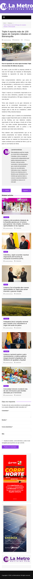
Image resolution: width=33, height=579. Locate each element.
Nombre (4, 420)
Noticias (28, 40)
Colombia (6, 217)
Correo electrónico (7, 426)
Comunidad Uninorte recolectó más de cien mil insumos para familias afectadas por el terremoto (15, 390)
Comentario (5, 410)
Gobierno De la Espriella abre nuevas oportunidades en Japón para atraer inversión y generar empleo (16, 289)
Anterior (7, 190)
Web (3, 434)
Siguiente (25, 190)
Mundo (5, 251)
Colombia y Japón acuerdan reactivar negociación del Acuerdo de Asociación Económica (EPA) (16, 256)
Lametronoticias (7, 40)
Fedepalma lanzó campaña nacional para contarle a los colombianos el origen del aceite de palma (15, 323)
